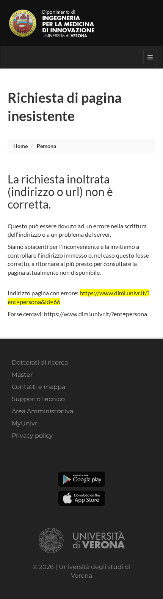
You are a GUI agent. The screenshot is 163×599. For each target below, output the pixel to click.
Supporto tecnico (38, 399)
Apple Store (81, 498)
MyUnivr (24, 423)
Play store (81, 479)
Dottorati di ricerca (40, 362)
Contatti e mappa (38, 386)
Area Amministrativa (42, 411)
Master (22, 374)
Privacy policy (32, 435)
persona (46, 146)
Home (20, 146)
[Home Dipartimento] (81, 23)
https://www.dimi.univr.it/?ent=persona (95, 313)
